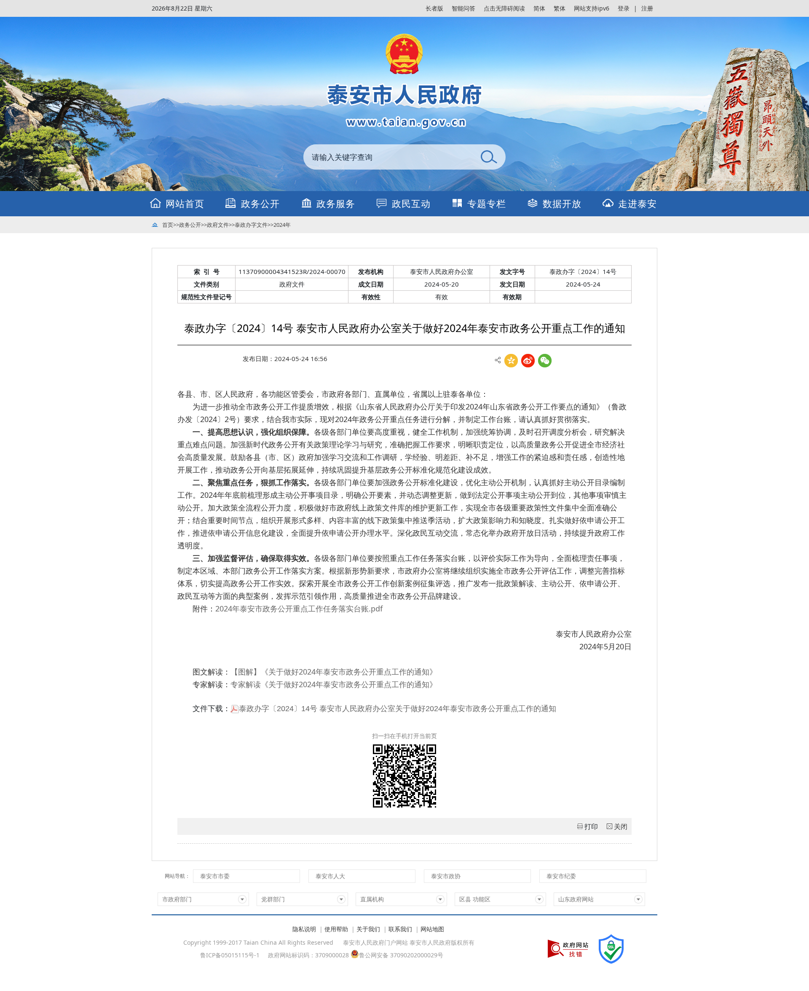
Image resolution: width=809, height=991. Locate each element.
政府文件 (218, 224)
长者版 (434, 8)
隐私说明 (304, 929)
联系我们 (400, 929)
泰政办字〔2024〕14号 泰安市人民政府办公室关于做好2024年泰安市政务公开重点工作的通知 (397, 708)
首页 (167, 224)
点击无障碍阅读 (504, 8)
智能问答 (463, 8)
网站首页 (185, 203)
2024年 (282, 224)
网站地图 (432, 929)
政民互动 (411, 203)
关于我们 (368, 929)
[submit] (489, 157)
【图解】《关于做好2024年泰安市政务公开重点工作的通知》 (333, 672)
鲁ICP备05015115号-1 (230, 955)
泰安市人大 (330, 876)
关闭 (620, 826)
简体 (539, 8)
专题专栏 (486, 203)
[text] (387, 157)
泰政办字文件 (251, 224)
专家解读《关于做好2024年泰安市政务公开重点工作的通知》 (333, 684)
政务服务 (335, 203)
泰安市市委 (215, 876)
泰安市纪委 (561, 876)
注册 (647, 8)
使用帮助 (336, 929)
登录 (624, 8)
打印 (591, 826)
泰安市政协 (446, 876)
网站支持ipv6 (591, 8)
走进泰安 (637, 203)
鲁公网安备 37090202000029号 (401, 954)
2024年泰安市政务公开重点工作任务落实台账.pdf (299, 608)
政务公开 (260, 203)
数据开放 (562, 203)
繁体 (559, 8)
